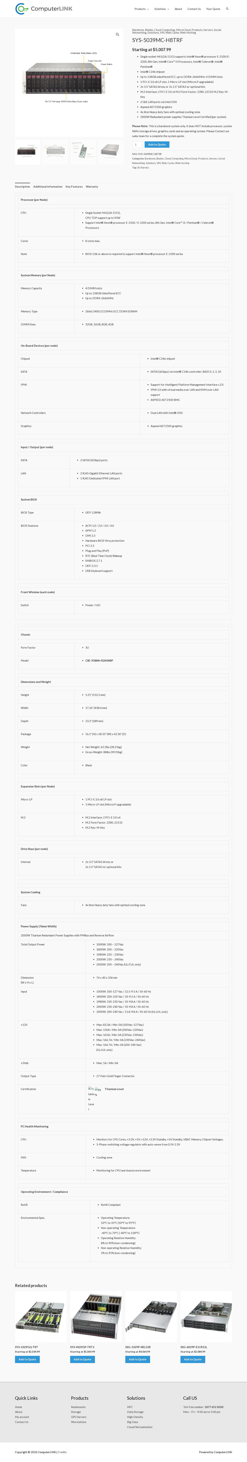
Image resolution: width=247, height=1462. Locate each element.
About (178, 8)
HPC (130, 1407)
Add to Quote (157, 144)
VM (162, 32)
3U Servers (143, 167)
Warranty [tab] (92, 186)
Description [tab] (22, 186)
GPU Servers (78, 1416)
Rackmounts (78, 1407)
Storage (76, 1411)
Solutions (160, 8)
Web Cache (172, 32)
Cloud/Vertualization (139, 1427)
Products (140, 8)
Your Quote (213, 8)
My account (22, 1416)
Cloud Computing (164, 29)
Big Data (132, 1422)
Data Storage (135, 1411)
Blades (149, 29)
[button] (227, 8)
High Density (135, 1416)
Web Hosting (188, 32)
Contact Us (194, 8)
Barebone (138, 29)
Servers (208, 29)
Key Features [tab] (74, 186)
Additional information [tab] (47, 186)
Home (18, 1407)
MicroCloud (183, 29)
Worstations (78, 1422)
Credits (62, 1452)
